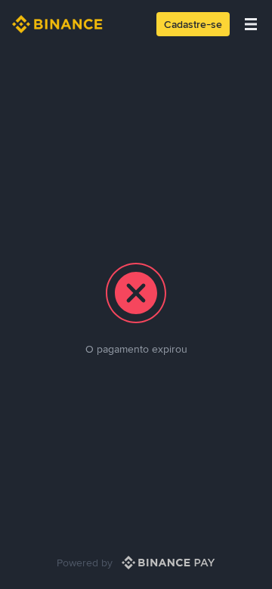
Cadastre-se (193, 24)
